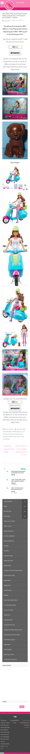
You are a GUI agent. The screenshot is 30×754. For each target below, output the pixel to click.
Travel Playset (6, 439)
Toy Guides (11, 429)
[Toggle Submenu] (25, 501)
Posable (5, 436)
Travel (22, 436)
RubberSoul (25, 720)
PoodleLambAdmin (8, 20)
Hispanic (19, 431)
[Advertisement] (15, 683)
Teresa (18, 436)
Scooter (14, 436)
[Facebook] (14, 717)
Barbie (6, 429)
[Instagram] (15, 717)
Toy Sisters (20, 2)
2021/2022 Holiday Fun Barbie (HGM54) (9, 449)
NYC (14, 434)
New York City (9, 434)
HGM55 (15, 431)
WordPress (27, 727)
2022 (20, 429)
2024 (24, 429)
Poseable (9, 436)
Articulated (6, 431)
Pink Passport (19, 434)
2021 (17, 429)
